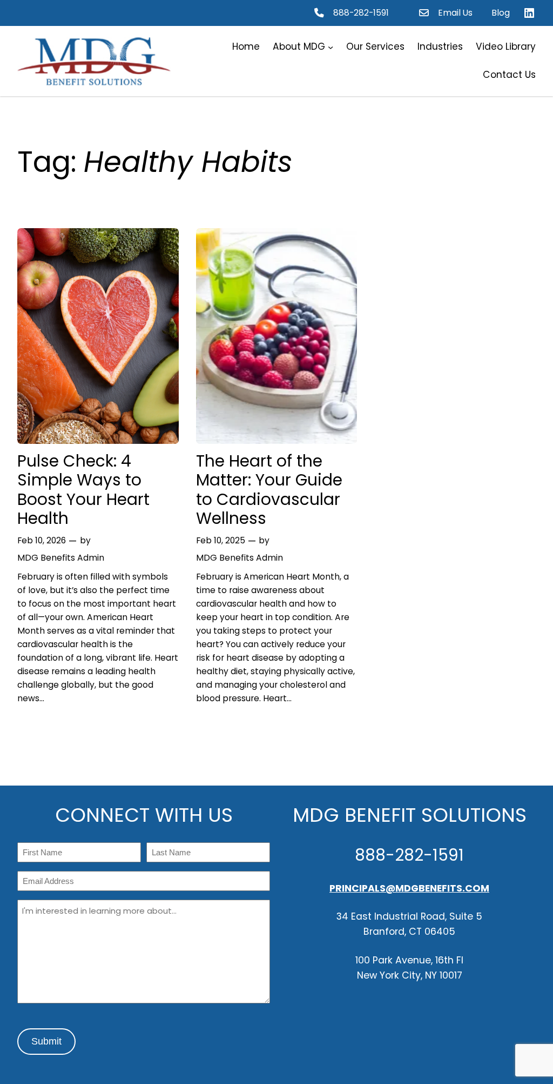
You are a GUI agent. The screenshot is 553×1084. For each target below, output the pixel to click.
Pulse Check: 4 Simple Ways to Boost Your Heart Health (83, 489)
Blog (500, 12)
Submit (46, 1041)
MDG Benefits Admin (60, 557)
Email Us (455, 12)
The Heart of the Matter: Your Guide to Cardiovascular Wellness (269, 489)
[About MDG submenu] (330, 47)
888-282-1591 (361, 12)
